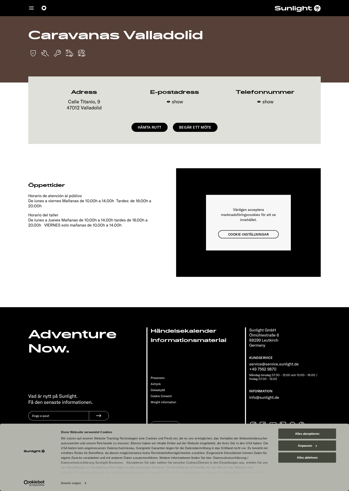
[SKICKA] (99, 415)
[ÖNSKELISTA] (44, 8)
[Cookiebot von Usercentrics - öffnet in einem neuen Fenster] (34, 483)
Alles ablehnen (307, 457)
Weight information (163, 402)
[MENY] (31, 8)
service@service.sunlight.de (274, 363)
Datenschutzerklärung (230, 457)
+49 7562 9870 (262, 368)
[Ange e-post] (58, 418)
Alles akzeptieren (307, 433)
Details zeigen (71, 483)
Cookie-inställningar (248, 234)
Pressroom (158, 378)
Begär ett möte (195, 127)
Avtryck (156, 384)
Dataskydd (158, 390)
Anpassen (305, 445)
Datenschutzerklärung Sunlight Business (92, 462)
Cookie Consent (161, 396)
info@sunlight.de (264, 397)
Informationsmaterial (188, 340)
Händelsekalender (184, 331)
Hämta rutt (149, 127)
